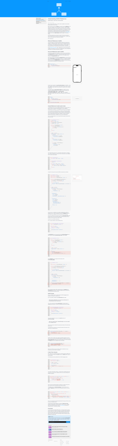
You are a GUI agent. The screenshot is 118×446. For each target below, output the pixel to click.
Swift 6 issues (37, 21)
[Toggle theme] (68, 1)
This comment (62, 405)
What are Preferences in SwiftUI (39, 19)
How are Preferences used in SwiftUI (40, 20)
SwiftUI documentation (53, 47)
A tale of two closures (38, 22)
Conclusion (37, 23)
